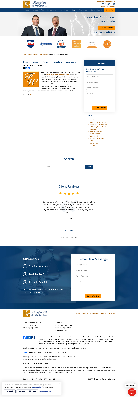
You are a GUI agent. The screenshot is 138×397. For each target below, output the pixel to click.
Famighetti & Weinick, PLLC (45, 379)
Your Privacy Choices (35, 352)
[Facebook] (25, 337)
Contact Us (109, 10)
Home (27, 10)
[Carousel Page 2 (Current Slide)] (67, 224)
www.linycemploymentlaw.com (57, 75)
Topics (89, 115)
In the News (64, 10)
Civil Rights (93, 120)
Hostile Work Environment (99, 124)
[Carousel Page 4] (75, 224)
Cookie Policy (48, 352)
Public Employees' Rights (98, 127)
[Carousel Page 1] (63, 224)
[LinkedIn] (29, 337)
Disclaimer (85, 313)
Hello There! (130, 385)
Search (89, 166)
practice (92, 145)
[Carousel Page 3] (71, 224)
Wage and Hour (95, 136)
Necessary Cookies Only (27, 391)
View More (69, 230)
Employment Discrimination (99, 122)
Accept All (9, 391)
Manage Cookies (60, 352)
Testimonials (83, 10)
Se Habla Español (108, 6)
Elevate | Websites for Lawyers (101, 379)
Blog (73, 10)
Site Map (103, 313)
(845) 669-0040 (66, 328)
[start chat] (132, 392)
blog (31, 95)
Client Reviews (69, 186)
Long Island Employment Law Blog (38, 54)
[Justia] (33, 337)
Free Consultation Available (103, 2)
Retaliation (93, 129)
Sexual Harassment (96, 131)
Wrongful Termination (97, 138)
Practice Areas (51, 10)
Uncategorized (95, 134)
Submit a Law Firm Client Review (69, 237)
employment (94, 143)
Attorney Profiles (38, 10)
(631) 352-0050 (108, 4)
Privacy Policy (94, 313)
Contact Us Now (107, 27)
